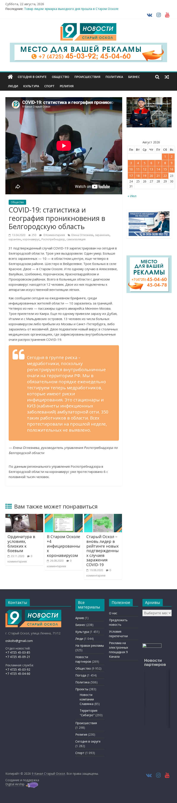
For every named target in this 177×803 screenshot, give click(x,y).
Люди (13, 86)
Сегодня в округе (32, 77)
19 (144, 176)
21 (158, 176)
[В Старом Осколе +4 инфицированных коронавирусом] (64, 516)
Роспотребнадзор (53, 239)
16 (171, 169)
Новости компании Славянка (87, 699)
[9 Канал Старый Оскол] (10, 76)
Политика (114, 77)
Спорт (49, 86)
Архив (79, 618)
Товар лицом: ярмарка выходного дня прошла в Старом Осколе (71, 9)
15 (165, 169)
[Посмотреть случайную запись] (167, 76)
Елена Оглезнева (82, 235)
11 (138, 169)
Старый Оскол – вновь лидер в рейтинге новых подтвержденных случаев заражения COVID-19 (102, 550)
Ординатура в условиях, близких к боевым (21, 543)
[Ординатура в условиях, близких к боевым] (24, 516)
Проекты (81, 689)
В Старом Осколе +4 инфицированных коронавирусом (63, 546)
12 (144, 169)
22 (165, 176)
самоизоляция (75, 239)
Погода (80, 675)
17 (131, 176)
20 (151, 176)
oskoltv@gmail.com (19, 641)
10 (131, 169)
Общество (60, 77)
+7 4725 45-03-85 (17, 652)
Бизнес (134, 77)
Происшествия (87, 77)
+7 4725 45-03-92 (17, 669)
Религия (67, 86)
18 (138, 176)
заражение (102, 235)
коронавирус (31, 239)
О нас (113, 613)
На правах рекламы (89, 645)
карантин (15, 239)
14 (158, 169)
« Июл (132, 196)
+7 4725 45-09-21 (17, 657)
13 (151, 169)
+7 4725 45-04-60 (17, 674)
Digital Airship (14, 784)
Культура (31, 86)
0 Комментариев (54, 235)
